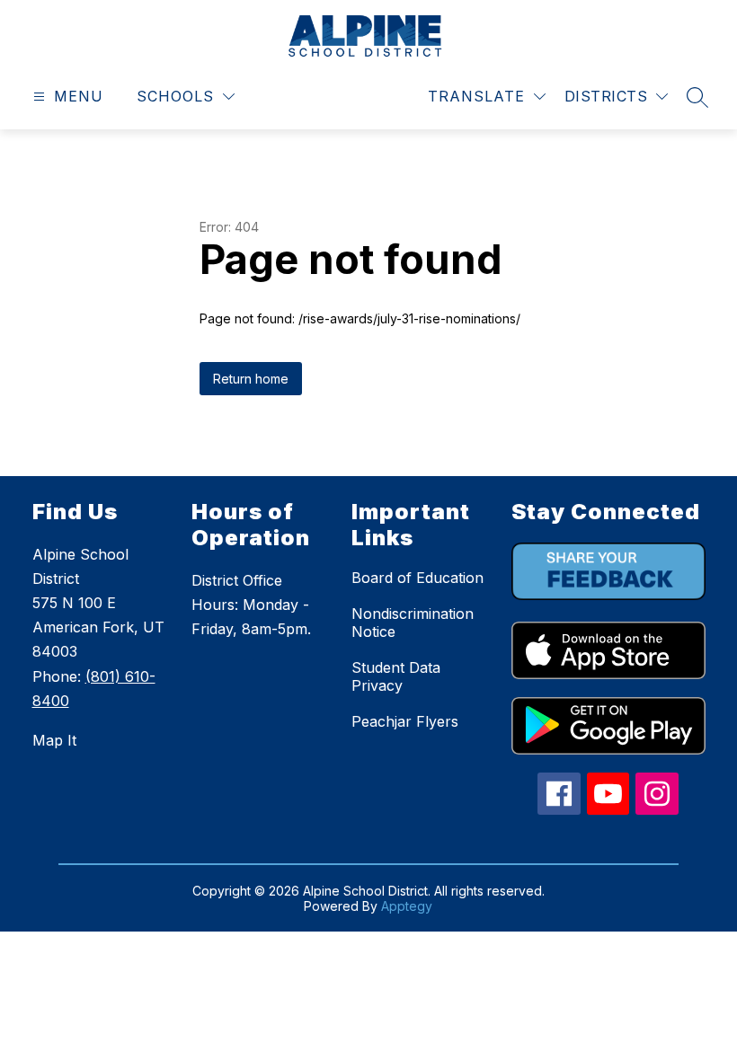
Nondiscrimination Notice (412, 622)
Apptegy (406, 906)
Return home (251, 378)
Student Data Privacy (395, 676)
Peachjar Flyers (404, 721)
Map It (54, 740)
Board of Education (417, 578)
